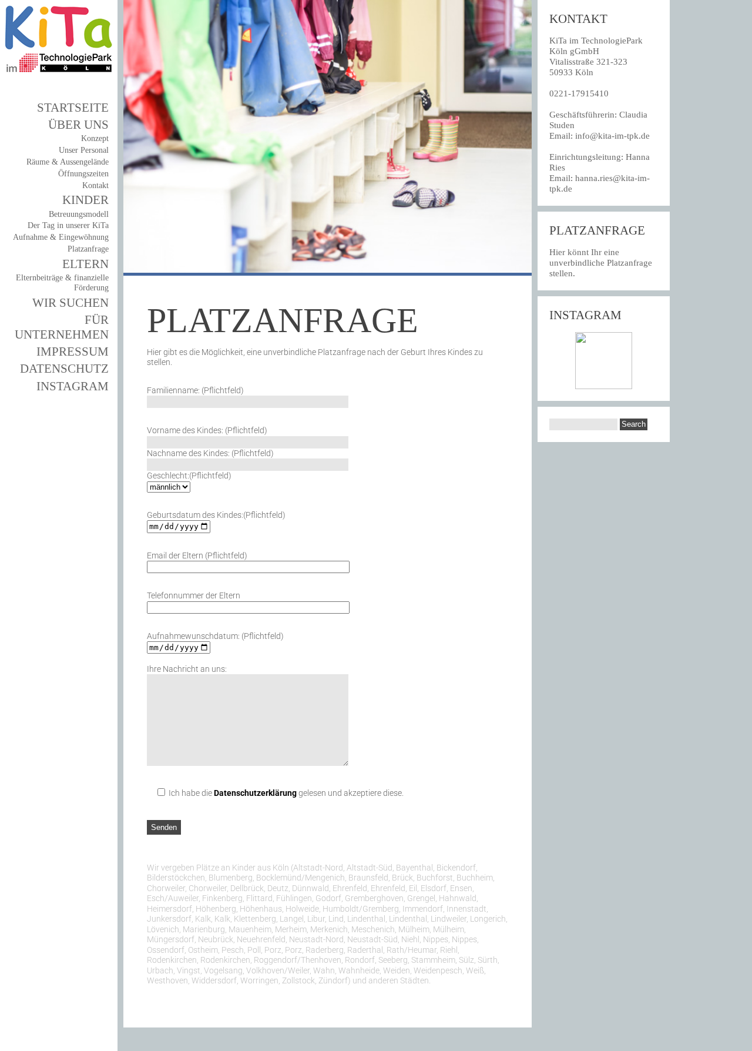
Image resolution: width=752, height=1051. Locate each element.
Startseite (73, 108)
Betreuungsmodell (79, 214)
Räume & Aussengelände (67, 162)
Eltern (85, 264)
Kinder (85, 200)
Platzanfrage (88, 249)
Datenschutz (64, 369)
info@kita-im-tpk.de (612, 135)
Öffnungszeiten (83, 173)
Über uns (78, 125)
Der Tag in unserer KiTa (68, 225)
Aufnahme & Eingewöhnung (61, 237)
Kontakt (95, 185)
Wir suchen (70, 303)
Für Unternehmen (62, 327)
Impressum (72, 351)
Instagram (72, 386)
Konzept (95, 138)
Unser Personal (84, 150)
